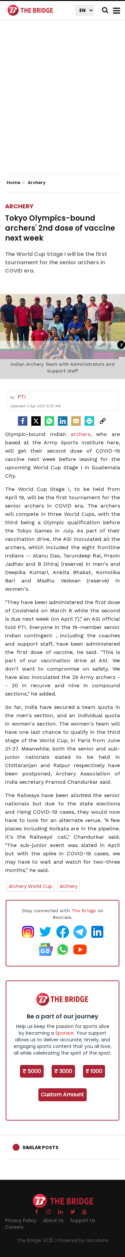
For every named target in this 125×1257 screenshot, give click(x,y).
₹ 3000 (63, 1071)
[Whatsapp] (49, 421)
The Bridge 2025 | (37, 1240)
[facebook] (23, 421)
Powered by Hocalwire (83, 1240)
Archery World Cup (30, 886)
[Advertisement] (62, 102)
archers (80, 434)
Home (14, 183)
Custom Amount (62, 1094)
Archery (19, 206)
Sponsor (64, 1033)
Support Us (82, 1220)
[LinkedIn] (63, 421)
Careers (14, 1227)
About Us (53, 1220)
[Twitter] (36, 421)
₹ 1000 (94, 1071)
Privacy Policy (20, 1220)
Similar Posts (40, 1147)
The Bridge (84, 910)
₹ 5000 (32, 1071)
